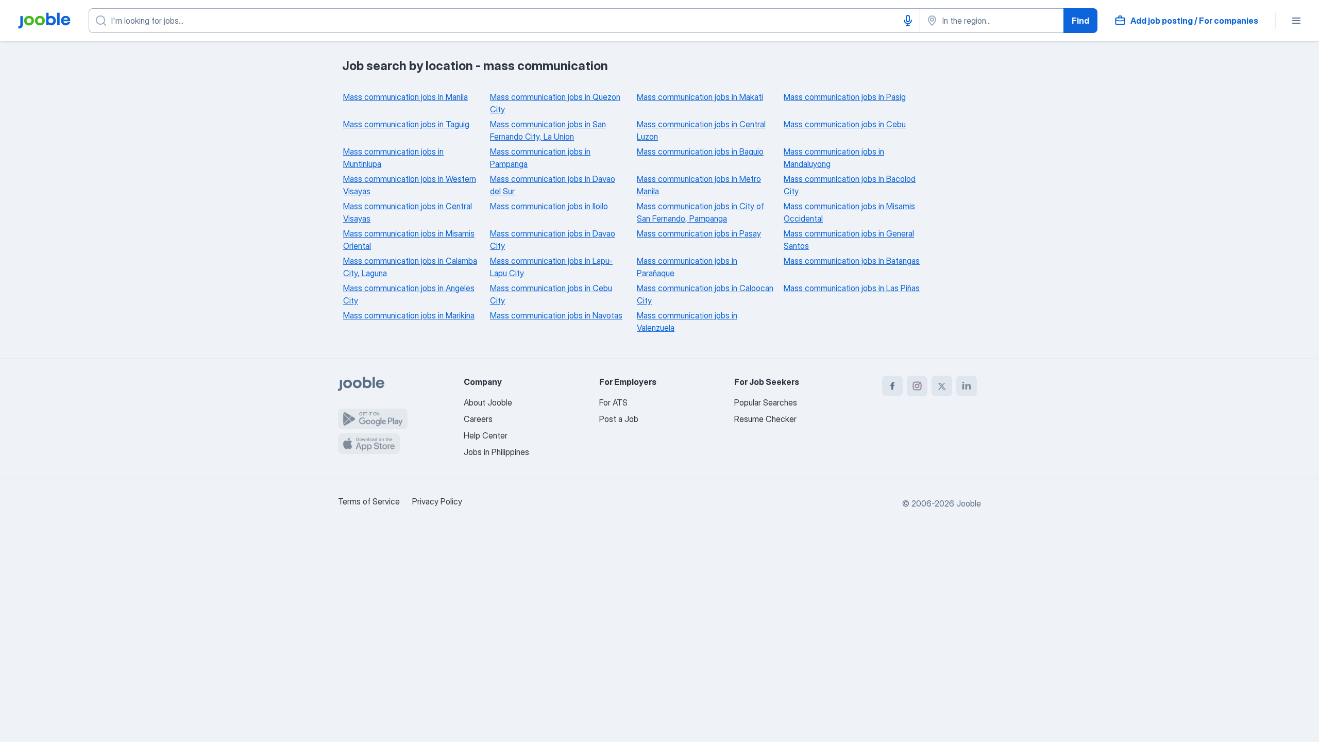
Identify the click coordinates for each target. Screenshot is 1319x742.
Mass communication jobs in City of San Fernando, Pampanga (700, 212)
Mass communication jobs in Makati (700, 97)
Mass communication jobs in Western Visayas (409, 185)
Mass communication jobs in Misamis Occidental (849, 212)
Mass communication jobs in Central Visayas (407, 212)
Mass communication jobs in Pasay (699, 233)
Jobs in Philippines (496, 452)
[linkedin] (966, 386)
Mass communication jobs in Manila (405, 97)
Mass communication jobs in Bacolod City (850, 185)
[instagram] (917, 386)
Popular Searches (765, 402)
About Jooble (488, 402)
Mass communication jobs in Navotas (556, 315)
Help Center (486, 435)
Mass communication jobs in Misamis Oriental (409, 239)
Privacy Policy (437, 501)
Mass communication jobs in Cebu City (551, 294)
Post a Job (618, 419)
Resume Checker (765, 419)
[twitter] (942, 386)
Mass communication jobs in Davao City (552, 239)
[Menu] (1296, 20)
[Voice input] (908, 20)
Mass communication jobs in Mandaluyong (834, 157)
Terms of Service (369, 501)
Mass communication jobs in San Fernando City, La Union (548, 130)
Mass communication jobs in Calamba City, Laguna (410, 267)
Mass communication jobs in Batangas (852, 261)
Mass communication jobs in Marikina (409, 315)
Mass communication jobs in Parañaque (687, 267)
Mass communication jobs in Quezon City (555, 103)
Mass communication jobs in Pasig (845, 97)
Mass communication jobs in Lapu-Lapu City (551, 267)
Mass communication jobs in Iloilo (549, 206)
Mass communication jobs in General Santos (849, 239)
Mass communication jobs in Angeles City (409, 294)
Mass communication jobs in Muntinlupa (393, 157)
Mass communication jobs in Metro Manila (699, 185)
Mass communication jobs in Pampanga (540, 157)
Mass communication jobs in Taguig (406, 124)
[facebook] (892, 386)
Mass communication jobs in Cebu (845, 124)
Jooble (968, 503)
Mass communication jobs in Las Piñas (852, 288)
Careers (478, 419)
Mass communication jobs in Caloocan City (705, 294)
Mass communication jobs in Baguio (700, 151)
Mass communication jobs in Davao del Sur (552, 185)
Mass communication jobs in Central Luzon (701, 130)
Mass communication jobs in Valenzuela (687, 321)
